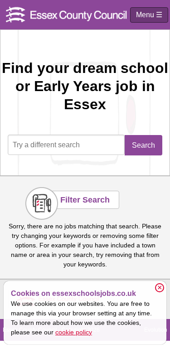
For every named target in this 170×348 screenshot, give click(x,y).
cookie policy (73, 332)
